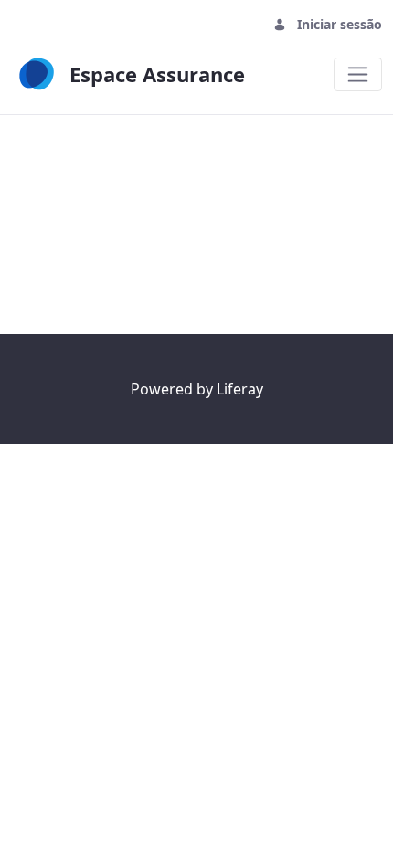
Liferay (240, 389)
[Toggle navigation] (358, 74)
